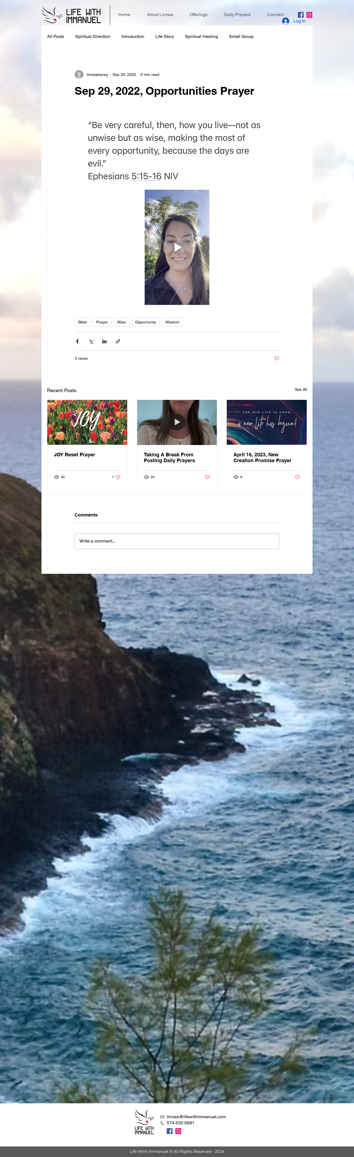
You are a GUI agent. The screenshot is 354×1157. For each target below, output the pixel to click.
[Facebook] (301, 15)
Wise (121, 322)
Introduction (132, 36)
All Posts (55, 36)
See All (301, 389)
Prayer (102, 322)
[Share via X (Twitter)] (90, 341)
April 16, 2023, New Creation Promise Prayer (262, 457)
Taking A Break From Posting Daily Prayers (169, 457)
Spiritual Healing (201, 36)
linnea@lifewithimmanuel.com (196, 1116)
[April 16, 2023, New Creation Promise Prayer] (267, 422)
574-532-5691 (180, 1122)
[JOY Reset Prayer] (87, 422)
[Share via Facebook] (77, 341)
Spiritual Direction (92, 36)
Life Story (164, 36)
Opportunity (145, 322)
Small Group (241, 36)
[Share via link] (118, 341)
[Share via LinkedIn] (104, 341)
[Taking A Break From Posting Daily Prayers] (177, 422)
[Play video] (177, 247)
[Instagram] (309, 15)
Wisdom (172, 322)
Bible (82, 322)
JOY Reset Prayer (74, 454)
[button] (198, 15)
